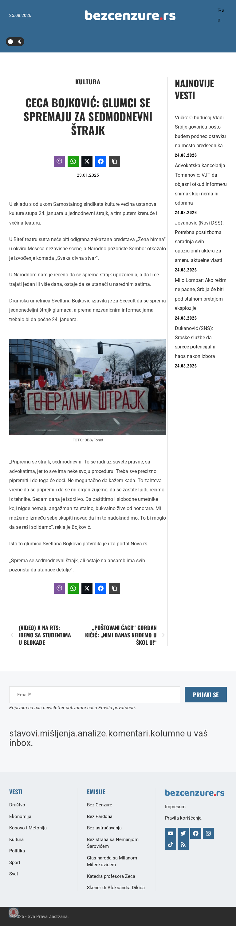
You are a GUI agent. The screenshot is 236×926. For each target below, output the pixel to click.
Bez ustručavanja (104, 828)
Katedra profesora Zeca (111, 876)
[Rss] (183, 844)
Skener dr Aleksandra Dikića (116, 887)
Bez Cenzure (99, 805)
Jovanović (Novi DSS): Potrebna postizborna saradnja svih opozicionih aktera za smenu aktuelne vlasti (199, 241)
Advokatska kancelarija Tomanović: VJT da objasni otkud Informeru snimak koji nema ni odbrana (201, 184)
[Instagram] (208, 833)
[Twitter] (183, 833)
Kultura (87, 81)
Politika (17, 851)
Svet (13, 874)
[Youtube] (170, 833)
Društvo (17, 805)
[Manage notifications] (13, 912)
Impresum (175, 806)
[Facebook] (195, 833)
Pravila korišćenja (183, 818)
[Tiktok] (170, 844)
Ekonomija (20, 816)
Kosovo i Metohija (28, 828)
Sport (14, 862)
